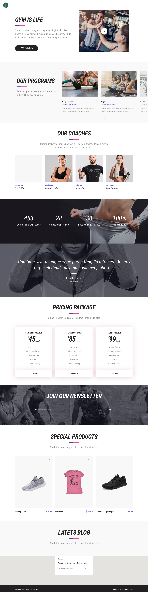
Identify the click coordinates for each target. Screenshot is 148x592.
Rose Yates (110, 185)
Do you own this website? (66, 568)
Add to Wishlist (48, 459)
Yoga (103, 101)
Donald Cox (19, 185)
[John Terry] (89, 168)
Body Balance (67, 101)
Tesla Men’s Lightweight (105, 512)
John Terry (79, 185)
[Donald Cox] (28, 168)
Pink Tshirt (59, 512)
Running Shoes (20, 512)
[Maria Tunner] (58, 168)
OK (86, 568)
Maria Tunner (50, 185)
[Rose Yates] (119, 168)
